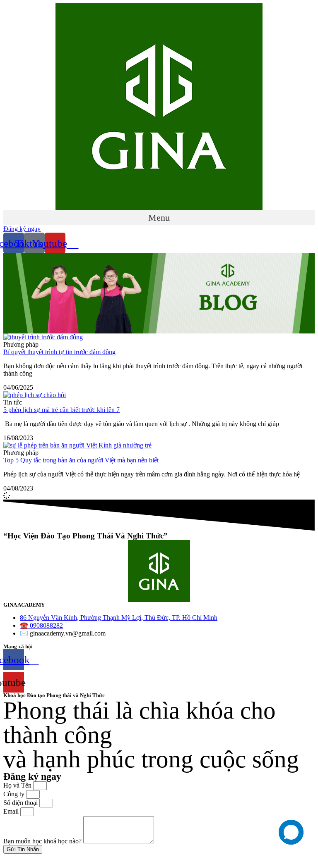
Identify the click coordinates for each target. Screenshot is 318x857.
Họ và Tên (18, 785)
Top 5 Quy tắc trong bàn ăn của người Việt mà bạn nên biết (81, 460)
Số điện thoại (21, 802)
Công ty (14, 793)
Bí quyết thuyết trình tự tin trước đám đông (59, 351)
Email (11, 811)
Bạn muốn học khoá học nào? (43, 841)
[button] (159, 217)
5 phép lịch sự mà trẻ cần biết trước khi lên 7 (61, 409)
